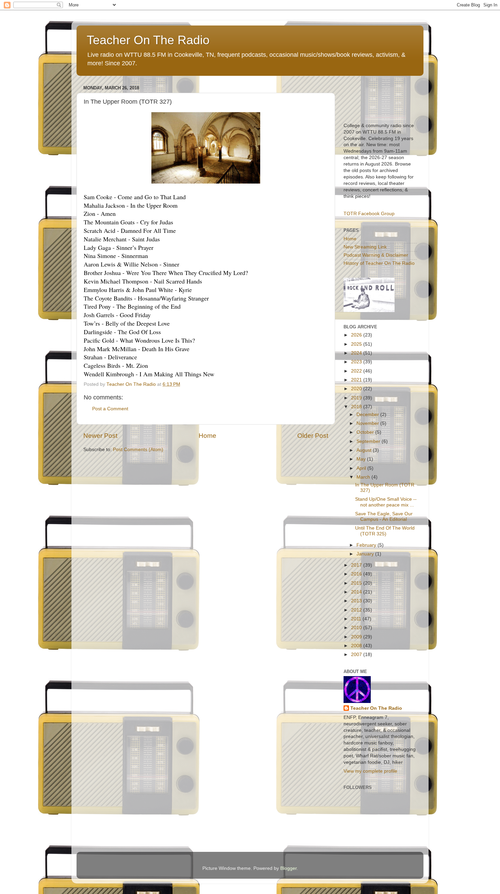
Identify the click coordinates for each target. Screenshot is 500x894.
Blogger (288, 868)
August (364, 450)
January (365, 553)
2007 (357, 654)
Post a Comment (110, 408)
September (369, 441)
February (367, 545)
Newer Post (100, 435)
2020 (357, 388)
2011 (357, 618)
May (361, 459)
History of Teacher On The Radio (379, 263)
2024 (357, 353)
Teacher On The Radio (148, 40)
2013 (357, 600)
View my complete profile (370, 771)
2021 (357, 379)
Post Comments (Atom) (138, 449)
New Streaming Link (365, 247)
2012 (357, 610)
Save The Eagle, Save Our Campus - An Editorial (384, 516)
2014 (357, 592)
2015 (357, 583)
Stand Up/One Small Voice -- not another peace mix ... (386, 502)
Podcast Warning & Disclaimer (376, 255)
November (368, 423)
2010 (357, 627)
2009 (357, 636)
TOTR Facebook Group (369, 213)
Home (207, 435)
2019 (357, 397)
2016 (357, 574)
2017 (357, 565)
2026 (357, 335)
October (365, 432)
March (363, 477)
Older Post (312, 435)
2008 (357, 645)
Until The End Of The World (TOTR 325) (385, 531)
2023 (357, 361)
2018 (357, 406)
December (368, 414)
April (361, 468)
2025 (357, 344)
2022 (357, 371)
